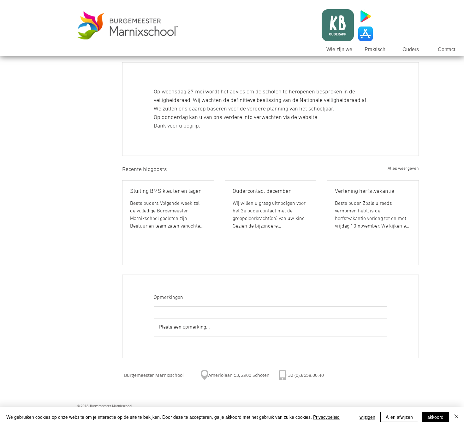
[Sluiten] (456, 417)
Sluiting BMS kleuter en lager (165, 191)
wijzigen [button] (367, 417)
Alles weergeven (403, 168)
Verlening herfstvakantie (364, 191)
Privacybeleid (326, 417)
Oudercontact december (262, 191)
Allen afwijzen (399, 417)
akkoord (435, 417)
